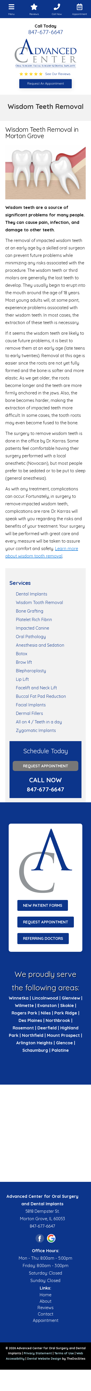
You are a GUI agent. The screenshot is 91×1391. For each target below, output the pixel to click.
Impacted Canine (32, 628)
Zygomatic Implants (36, 730)
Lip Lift (22, 679)
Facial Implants (31, 704)
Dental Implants (31, 594)
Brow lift (24, 662)
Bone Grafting (29, 611)
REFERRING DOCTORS (43, 938)
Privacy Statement (38, 1353)
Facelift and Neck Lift (36, 687)
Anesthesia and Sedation (40, 645)
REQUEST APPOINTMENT (45, 922)
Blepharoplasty (31, 670)
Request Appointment (45, 766)
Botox (21, 653)
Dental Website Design (44, 1359)
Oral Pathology (31, 636)
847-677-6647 (45, 32)
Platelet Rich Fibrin (34, 619)
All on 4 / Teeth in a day (39, 721)
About (45, 1301)
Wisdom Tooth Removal (39, 602)
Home (45, 1294)
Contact (45, 1314)
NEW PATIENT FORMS (42, 905)
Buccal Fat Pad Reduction (41, 696)
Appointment (45, 1320)
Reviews (45, 1307)
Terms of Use (64, 1353)
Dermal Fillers (29, 713)
